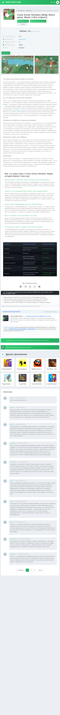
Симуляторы (22, 39)
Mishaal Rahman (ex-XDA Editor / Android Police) (22, 329)
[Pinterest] (39, 286)
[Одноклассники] (30, 286)
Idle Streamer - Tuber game (20, 110)
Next (40, 570)
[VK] (25, 286)
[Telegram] (20, 286)
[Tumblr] (34, 286)
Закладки (22, 24)
